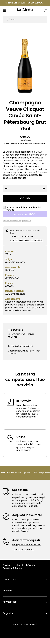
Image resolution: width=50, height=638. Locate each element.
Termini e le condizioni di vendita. (24, 208)
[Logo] (25, 11)
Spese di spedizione (13, 143)
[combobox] (25, 19)
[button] (45, 10)
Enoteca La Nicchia (28, 624)
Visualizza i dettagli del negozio (26, 240)
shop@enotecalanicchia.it (26, 544)
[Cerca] (5, 19)
